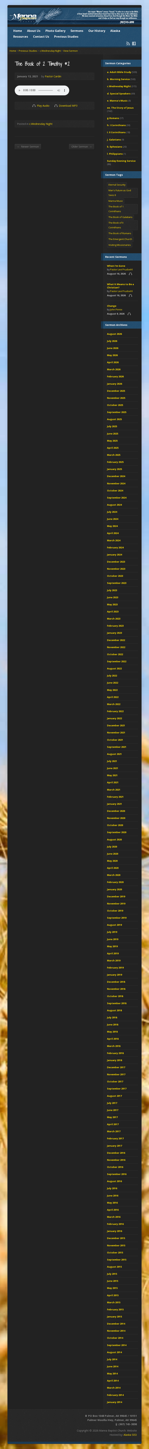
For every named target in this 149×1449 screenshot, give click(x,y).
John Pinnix (116, 309)
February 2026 (115, 376)
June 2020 (112, 853)
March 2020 (113, 875)
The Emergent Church (120, 239)
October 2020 (115, 825)
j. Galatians (114, 139)
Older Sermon (81, 146)
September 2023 (116, 583)
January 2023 (114, 632)
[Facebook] (134, 43)
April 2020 (112, 868)
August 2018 (114, 1010)
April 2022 (112, 697)
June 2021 (112, 768)
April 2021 (112, 782)
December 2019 (116, 896)
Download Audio (56, 106)
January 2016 (114, 1231)
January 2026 (114, 383)
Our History (96, 31)
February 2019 (115, 967)
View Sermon (70, 50)
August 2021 (114, 754)
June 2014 (112, 1366)
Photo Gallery (55, 31)
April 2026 (112, 362)
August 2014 (114, 1352)
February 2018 (115, 1053)
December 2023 (116, 561)
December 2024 (116, 476)
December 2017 (116, 1067)
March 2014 (113, 1387)
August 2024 (114, 504)
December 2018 (116, 981)
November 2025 (116, 398)
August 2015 (114, 1266)
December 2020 (116, 811)
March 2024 (113, 540)
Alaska (115, 31)
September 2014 (116, 1345)
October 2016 (115, 1167)
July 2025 (112, 426)
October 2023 (115, 575)
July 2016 (112, 1188)
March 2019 (113, 960)
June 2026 (112, 348)
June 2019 (112, 939)
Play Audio (34, 106)
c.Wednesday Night (50, 50)
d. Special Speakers (118, 93)
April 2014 (112, 1380)
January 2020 (114, 889)
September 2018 (116, 1003)
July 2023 (112, 590)
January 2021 (114, 803)
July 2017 (112, 1103)
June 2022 (112, 682)
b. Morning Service (118, 79)
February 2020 (115, 882)
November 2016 (116, 1160)
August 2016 (114, 1181)
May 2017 (112, 1117)
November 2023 (116, 568)
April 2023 (112, 611)
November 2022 (116, 647)
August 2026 (114, 334)
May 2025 (112, 440)
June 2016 (112, 1195)
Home (17, 31)
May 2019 (112, 946)
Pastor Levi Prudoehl (121, 269)
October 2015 (115, 1252)
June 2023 (112, 597)
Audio (130, 274)
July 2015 (112, 1273)
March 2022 (113, 704)
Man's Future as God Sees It (119, 193)
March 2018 (113, 1046)
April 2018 (112, 1038)
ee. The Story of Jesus (120, 107)
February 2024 (115, 547)
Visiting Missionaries (119, 245)
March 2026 (113, 369)
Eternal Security (116, 184)
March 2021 (113, 789)
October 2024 (115, 490)
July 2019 (112, 932)
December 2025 (116, 390)
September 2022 (116, 661)
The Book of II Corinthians (115, 225)
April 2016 (112, 1209)
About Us (33, 31)
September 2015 (116, 1259)
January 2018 (114, 1060)
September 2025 (116, 412)
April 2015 (112, 1295)
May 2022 (112, 690)
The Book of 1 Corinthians (116, 209)
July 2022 (112, 675)
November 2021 (116, 732)
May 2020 (112, 860)
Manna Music (115, 201)
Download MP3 (68, 105)
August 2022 (114, 668)
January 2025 (114, 469)
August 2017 (114, 1095)
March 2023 (113, 618)
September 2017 (116, 1088)
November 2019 (116, 903)
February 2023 (115, 625)
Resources (20, 37)
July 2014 (112, 1359)
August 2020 (114, 839)
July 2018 (112, 1017)
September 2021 (116, 747)
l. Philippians (115, 153)
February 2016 (115, 1224)
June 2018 (112, 1024)
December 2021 (116, 725)
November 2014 (116, 1330)
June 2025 (112, 433)
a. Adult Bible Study (119, 72)
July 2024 (112, 511)
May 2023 (112, 604)
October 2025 (115, 405)
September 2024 (116, 497)
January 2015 (114, 1316)
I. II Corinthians (116, 132)
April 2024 (112, 533)
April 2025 (112, 447)
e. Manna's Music (117, 100)
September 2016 (116, 1174)
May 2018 (112, 1031)
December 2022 (116, 640)
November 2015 (116, 1245)
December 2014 (116, 1323)
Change (111, 305)
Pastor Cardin (53, 76)
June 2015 (112, 1281)
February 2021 (115, 796)
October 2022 (115, 654)
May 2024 (112, 526)
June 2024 (112, 519)
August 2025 (114, 419)
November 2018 (116, 989)
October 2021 (115, 739)
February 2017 (115, 1138)
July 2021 (112, 761)
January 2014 (114, 1402)
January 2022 (114, 718)
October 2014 (115, 1337)
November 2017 (116, 1074)
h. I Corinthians (116, 125)
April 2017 (112, 1124)
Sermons (77, 31)
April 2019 (112, 953)
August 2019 (114, 924)
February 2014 (115, 1395)
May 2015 (112, 1288)
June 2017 (112, 1110)
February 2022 (115, 711)
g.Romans (113, 118)
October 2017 (115, 1081)
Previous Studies (66, 37)
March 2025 (113, 454)
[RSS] (128, 43)
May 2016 (112, 1202)
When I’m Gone (116, 265)
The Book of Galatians (120, 217)
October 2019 (115, 910)
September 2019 (116, 917)
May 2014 (112, 1373)
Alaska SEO (130, 1434)
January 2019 (114, 974)
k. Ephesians (114, 146)
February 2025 (115, 462)
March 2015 (113, 1302)
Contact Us (41, 37)
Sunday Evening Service (121, 160)
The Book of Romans (119, 233)
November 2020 (116, 818)
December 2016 (116, 1152)
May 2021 (112, 775)
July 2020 (112, 846)
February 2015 (115, 1309)
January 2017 (114, 1145)
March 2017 (113, 1131)
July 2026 (112, 341)
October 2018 (115, 996)
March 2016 (113, 1216)
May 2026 (112, 355)
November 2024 (116, 483)
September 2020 (116, 832)
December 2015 (116, 1238)
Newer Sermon (28, 146)
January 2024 (114, 554)
